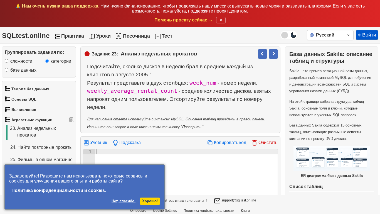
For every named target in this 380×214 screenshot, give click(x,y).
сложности (21, 61)
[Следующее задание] (273, 54)
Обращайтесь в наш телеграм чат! (179, 201)
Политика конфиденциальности (209, 211)
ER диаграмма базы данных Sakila (332, 176)
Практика (72, 36)
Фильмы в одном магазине (41, 159)
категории (61, 61)
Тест (167, 36)
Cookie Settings (165, 211)
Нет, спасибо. (123, 201)
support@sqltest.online (238, 200)
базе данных (23, 70)
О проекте (138, 211)
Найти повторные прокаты (41, 147)
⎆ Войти (367, 35)
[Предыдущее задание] (262, 54)
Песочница (136, 36)
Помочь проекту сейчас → (183, 20)
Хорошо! (150, 201)
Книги (245, 211)
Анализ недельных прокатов (33, 131)
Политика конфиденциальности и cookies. (58, 190)
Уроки (103, 36)
